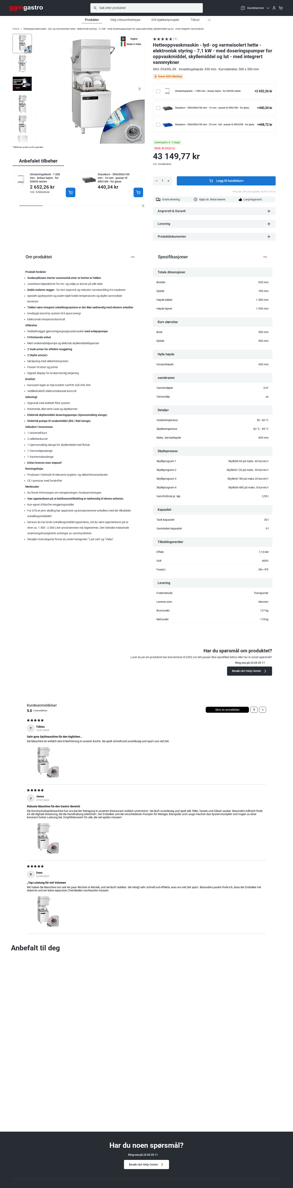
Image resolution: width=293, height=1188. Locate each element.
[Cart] (281, 8)
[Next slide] (140, 89)
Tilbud (194, 20)
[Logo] (26, 8)
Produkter (92, 20)
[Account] (274, 8)
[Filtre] (254, 710)
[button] (143, 206)
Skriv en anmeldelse (227, 709)
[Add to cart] (70, 192)
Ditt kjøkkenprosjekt (165, 20)
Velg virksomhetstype (125, 20)
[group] (22, 43)
